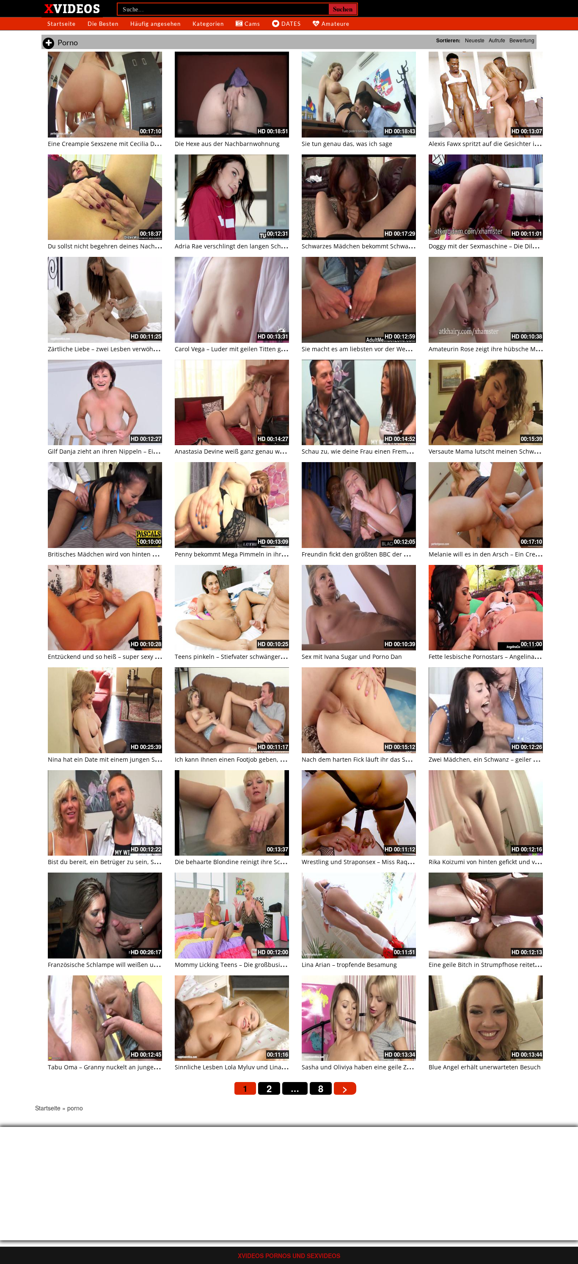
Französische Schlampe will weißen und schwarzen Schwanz (134, 965)
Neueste (474, 40)
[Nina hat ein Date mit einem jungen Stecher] (105, 710)
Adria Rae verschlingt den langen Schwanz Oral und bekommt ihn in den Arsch (287, 246)
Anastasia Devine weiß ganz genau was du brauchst (248, 451)
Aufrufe (497, 40)
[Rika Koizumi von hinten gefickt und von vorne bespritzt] (486, 813)
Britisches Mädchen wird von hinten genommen (116, 554)
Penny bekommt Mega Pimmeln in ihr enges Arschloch (252, 554)
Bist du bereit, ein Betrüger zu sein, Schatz (108, 862)
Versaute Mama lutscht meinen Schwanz (486, 451)
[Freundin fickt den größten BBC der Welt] (359, 505)
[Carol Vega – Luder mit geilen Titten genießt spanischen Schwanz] (232, 300)
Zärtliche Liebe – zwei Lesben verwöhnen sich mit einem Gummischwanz (151, 349)
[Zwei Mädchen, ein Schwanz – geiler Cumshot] (486, 710)
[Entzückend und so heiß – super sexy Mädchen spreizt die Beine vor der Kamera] (105, 608)
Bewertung (521, 40)
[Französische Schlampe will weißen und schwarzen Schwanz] (105, 915)
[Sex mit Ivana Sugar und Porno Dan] (359, 608)
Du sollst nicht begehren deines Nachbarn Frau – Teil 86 (128, 246)
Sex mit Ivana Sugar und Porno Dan (352, 657)
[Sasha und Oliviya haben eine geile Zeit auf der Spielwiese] (359, 1018)
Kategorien (208, 23)
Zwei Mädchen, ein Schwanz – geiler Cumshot (494, 759)
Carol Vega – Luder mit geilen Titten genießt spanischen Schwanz (267, 349)
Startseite (61, 23)
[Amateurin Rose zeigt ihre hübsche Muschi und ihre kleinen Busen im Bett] (486, 300)
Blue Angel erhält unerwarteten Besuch (485, 1067)
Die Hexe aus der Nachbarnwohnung (227, 144)
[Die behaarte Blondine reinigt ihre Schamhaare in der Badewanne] (232, 813)
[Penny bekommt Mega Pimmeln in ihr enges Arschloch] (232, 505)
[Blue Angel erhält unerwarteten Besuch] (486, 1018)
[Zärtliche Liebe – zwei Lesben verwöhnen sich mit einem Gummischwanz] (105, 300)
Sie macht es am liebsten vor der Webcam (361, 349)
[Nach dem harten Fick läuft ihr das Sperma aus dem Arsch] (359, 710)
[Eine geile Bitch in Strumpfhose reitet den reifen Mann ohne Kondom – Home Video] (486, 915)
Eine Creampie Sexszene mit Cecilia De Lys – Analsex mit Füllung (139, 144)
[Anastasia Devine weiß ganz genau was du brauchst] (232, 403)
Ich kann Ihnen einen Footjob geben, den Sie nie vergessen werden (270, 759)
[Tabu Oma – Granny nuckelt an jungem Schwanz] (105, 1018)
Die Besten (103, 23)
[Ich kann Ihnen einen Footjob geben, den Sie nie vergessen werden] (232, 710)
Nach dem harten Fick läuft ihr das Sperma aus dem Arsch (385, 759)
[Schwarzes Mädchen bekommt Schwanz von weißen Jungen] (359, 197)
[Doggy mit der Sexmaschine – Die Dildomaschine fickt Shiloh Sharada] (486, 197)
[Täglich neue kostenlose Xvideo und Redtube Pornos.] (72, 8)
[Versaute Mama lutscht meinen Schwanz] (486, 403)
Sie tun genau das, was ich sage (347, 144)
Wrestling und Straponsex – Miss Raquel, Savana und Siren (386, 862)
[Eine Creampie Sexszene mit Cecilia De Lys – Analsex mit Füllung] (105, 95)
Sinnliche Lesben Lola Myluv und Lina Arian (236, 1067)
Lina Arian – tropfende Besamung (349, 965)
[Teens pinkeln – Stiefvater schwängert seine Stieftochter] (232, 608)
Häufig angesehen (155, 23)
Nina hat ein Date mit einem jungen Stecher (110, 759)
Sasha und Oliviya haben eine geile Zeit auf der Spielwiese (385, 1067)
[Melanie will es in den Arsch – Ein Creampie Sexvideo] (486, 505)
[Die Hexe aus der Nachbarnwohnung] (232, 95)
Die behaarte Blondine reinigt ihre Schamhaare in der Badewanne (269, 862)
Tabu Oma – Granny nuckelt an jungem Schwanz (117, 1067)
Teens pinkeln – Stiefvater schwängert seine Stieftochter (254, 657)
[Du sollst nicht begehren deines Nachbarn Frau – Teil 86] (105, 197)
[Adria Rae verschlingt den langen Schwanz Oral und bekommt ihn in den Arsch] (232, 197)
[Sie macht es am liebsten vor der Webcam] (359, 300)
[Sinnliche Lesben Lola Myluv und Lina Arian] (232, 1018)
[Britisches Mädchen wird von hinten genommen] (105, 505)
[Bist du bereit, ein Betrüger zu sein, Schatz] (105, 813)
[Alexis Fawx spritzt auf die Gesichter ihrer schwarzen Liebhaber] (486, 95)
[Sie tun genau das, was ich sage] (359, 95)
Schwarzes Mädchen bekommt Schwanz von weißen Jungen (386, 246)
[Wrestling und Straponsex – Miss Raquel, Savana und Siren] (359, 813)
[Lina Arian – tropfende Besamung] (359, 915)
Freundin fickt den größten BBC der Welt (359, 554)
